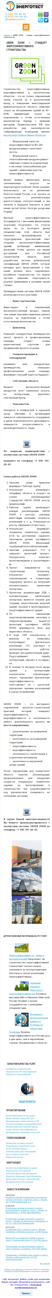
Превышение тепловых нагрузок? (19, 1143)
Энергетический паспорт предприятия (21, 1173)
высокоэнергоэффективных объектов (24, 135)
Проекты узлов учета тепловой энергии (22, 1127)
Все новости (45, 1264)
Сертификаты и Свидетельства (18, 1069)
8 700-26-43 (16, 16)
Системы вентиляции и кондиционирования (24, 1124)
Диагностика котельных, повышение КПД (23, 1179)
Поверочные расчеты (14, 1157)
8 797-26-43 (15, 14)
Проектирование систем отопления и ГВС (22, 1121)
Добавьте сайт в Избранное (14, 1269)
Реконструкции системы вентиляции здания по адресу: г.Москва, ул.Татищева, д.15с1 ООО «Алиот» (26, 1248)
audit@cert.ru (16, 19)
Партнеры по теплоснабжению (18, 1074)
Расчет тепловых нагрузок (16, 1149)
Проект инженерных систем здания (20, 1116)
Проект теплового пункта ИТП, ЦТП (20, 1118)
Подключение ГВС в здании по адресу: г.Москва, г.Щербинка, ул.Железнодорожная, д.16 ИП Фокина (27, 1231)
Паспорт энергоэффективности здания (21, 1168)
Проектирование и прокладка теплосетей (23, 1132)
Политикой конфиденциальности (28, 1286)
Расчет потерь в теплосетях (17, 1154)
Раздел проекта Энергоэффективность (21, 1129)
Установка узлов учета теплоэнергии (21, 1151)
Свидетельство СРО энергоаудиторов (21, 1072)
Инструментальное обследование (19, 1182)
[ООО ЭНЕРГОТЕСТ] (24, 6)
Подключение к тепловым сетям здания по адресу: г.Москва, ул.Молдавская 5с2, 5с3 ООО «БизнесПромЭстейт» (27, 1257)
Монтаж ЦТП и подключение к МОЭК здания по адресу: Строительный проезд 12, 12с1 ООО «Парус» (27, 1239)
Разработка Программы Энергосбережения (23, 1176)
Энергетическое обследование (18, 1171)
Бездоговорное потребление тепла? (20, 1146)
